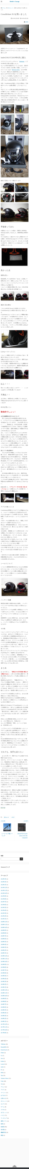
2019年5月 (3, 975)
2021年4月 (3, 910)
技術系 (2, 1126)
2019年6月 (3, 973)
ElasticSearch (4, 1050)
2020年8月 (3, 933)
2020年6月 (3, 938)
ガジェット (6, 817)
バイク (12, 817)
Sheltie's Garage (14, 1)
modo (2, 1067)
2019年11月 (4, 958)
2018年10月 (4, 995)
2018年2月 (3, 1018)
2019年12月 (4, 956)
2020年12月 (4, 921)
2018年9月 (3, 998)
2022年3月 (3, 879)
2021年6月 (3, 904)
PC (1, 1069)
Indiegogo (21, 61)
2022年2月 (3, 881)
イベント (3, 1092)
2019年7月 (3, 970)
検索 (2, 855)
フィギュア (4, 1118)
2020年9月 (3, 930)
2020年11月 (4, 924)
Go (1, 1055)
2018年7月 (3, 1004)
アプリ (2, 1089)
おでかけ (3, 1095)
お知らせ (3, 1098)
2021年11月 (4, 890)
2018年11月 (4, 993)
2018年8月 (3, 1001)
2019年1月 (3, 987)
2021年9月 (3, 896)
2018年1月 (3, 1021)
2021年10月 (4, 893)
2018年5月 (3, 1010)
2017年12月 (4, 1024)
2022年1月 (3, 884)
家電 (2, 1124)
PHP (2, 1072)
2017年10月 (4, 1030)
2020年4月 (3, 944)
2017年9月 (3, 1032)
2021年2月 (3, 916)
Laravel (2, 1064)
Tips (2, 1075)
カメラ (2, 1104)
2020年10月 (4, 927)
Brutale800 (3, 1047)
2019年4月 (3, 978)
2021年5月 (3, 907)
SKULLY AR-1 (16, 69)
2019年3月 (3, 981)
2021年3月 (3, 913)
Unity (2, 1081)
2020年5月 (3, 941)
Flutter (2, 1052)
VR (2, 1084)
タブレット (4, 1112)
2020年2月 (3, 950)
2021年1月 (3, 918)
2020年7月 (3, 936)
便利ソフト (4, 1121)
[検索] (21, 859)
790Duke (3, 1044)
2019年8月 (3, 967)
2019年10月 (4, 961)
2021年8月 (3, 899)
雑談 (2, 1135)
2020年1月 (3, 953)
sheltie (26, 22)
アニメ (2, 1087)
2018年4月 (3, 1012)
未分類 (2, 1129)
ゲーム (2, 1106)
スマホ (2, 1109)
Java (2, 1058)
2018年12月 (4, 990)
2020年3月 (3, 947)
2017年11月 (4, 1027)
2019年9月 (3, 964)
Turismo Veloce (4, 1078)
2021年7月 (3, 901)
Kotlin (2, 1061)
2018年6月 (3, 1007)
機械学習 (3, 1132)
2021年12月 (4, 887)
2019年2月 (3, 984)
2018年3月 (3, 1015)
